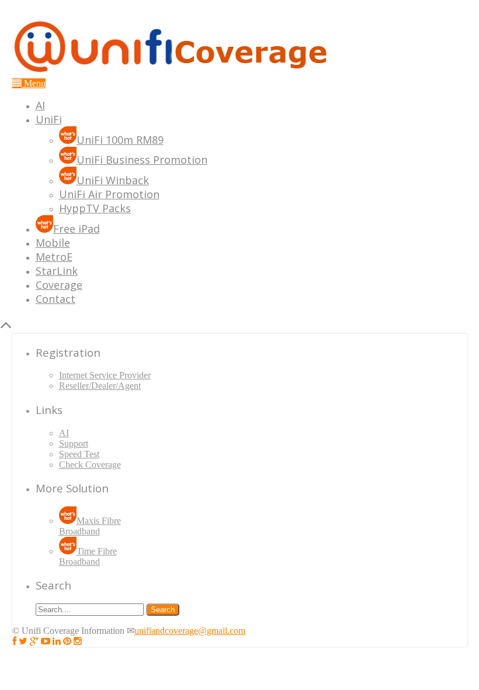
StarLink (57, 271)
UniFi (49, 119)
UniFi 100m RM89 (120, 140)
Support (73, 443)
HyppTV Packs (95, 208)
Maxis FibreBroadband (90, 526)
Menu (34, 83)
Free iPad (76, 229)
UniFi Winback (113, 180)
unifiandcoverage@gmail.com (189, 631)
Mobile (53, 243)
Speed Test (79, 454)
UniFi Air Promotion (109, 194)
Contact (55, 299)
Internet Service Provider (105, 375)
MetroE (54, 257)
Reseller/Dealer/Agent (100, 386)
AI (40, 105)
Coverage (59, 285)
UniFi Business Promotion (142, 160)
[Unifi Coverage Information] (173, 73)
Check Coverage (90, 465)
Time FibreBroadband (88, 556)
